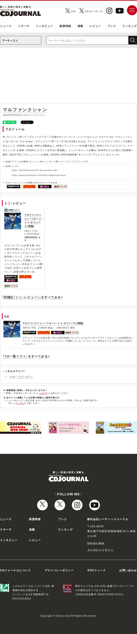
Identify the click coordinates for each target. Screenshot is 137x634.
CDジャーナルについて (15, 570)
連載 (80, 26)
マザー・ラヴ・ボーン (21, 376)
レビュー (95, 26)
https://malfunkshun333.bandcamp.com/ (35, 170)
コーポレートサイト (100, 550)
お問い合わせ (128, 570)
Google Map (95, 543)
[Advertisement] (68, 77)
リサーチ (24, 26)
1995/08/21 (31, 237)
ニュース (6, 26)
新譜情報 (65, 26)
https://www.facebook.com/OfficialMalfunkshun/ (39, 175)
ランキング (129, 26)
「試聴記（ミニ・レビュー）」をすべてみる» (32, 297)
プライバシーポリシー (59, 570)
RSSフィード (97, 570)
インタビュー (44, 26)
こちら (42, 392)
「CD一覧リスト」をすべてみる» (26, 356)
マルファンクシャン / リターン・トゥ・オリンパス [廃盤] (33, 220)
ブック (111, 26)
